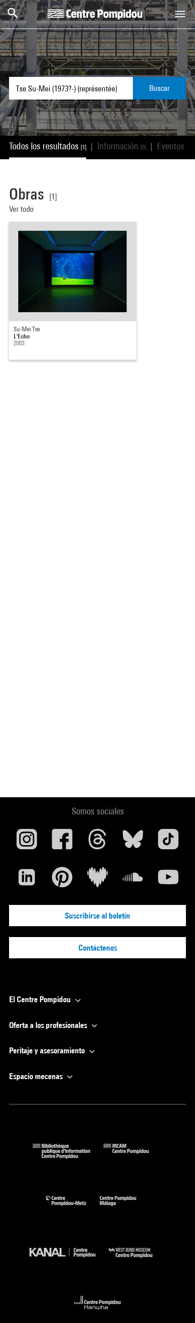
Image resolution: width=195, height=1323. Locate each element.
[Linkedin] (26, 880)
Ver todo (22, 209)
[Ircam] (132, 1155)
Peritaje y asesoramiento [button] (48, 1050)
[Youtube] (168, 880)
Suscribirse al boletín (97, 915)
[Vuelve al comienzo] (173, 1302)
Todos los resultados (47, 146)
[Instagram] (26, 842)
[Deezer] (97, 880)
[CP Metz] (73, 1207)
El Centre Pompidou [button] (41, 999)
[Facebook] (62, 842)
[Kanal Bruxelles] (69, 1259)
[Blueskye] (133, 842)
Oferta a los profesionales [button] (49, 1025)
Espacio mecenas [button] (36, 1076)
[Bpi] (68, 1155)
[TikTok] (168, 842)
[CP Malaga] (125, 1207)
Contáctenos (97, 947)
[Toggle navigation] (180, 14)
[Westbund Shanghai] (137, 1259)
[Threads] (97, 842)
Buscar (159, 88)
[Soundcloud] (133, 880)
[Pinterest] (62, 880)
